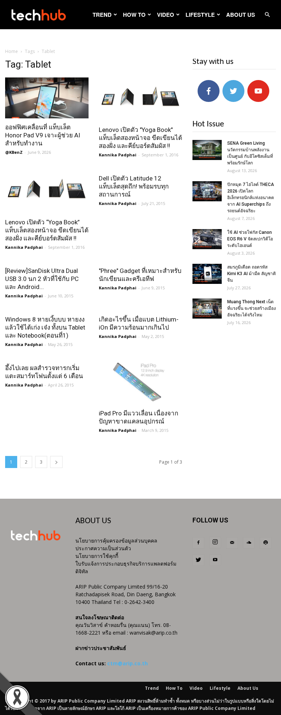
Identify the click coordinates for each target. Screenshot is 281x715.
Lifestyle (200, 15)
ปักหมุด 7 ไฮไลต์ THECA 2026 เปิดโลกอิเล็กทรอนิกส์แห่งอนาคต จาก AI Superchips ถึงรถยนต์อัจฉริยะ (250, 197)
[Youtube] (215, 560)
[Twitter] (198, 560)
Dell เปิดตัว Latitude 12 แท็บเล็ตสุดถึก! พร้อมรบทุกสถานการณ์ (134, 186)
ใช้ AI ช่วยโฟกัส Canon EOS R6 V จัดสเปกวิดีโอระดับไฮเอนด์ (250, 239)
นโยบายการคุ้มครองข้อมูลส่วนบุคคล (116, 540)
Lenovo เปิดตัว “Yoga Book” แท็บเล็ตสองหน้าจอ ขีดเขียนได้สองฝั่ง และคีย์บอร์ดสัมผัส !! (47, 230)
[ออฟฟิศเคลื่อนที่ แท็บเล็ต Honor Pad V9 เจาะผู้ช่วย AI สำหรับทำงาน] (47, 97)
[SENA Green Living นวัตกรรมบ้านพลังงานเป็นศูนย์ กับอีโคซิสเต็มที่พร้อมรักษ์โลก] (207, 150)
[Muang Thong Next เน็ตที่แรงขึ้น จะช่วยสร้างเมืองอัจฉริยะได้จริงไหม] (207, 308)
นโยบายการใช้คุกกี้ (96, 555)
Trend (102, 15)
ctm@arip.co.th (127, 663)
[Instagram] (215, 542)
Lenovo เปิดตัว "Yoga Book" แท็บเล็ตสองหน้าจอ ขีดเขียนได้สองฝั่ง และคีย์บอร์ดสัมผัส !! (140, 137)
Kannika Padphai (117, 154)
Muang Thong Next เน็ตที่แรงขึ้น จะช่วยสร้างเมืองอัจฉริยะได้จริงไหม (251, 308)
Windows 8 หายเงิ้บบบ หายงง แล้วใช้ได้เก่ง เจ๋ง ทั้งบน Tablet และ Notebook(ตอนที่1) (45, 327)
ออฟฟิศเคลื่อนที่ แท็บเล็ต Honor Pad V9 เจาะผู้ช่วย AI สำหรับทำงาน (42, 135)
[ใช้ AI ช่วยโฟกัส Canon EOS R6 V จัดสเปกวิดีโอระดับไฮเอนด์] (207, 239)
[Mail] (232, 543)
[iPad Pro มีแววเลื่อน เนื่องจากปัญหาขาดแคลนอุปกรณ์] (140, 381)
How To (134, 15)
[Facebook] (198, 543)
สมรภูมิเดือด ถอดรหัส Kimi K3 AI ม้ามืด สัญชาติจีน (251, 274)
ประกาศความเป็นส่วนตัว (103, 548)
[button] (267, 14)
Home (11, 51)
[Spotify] (265, 543)
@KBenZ (14, 152)
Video (165, 15)
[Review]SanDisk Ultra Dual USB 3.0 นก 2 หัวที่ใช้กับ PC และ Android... (42, 278)
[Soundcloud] (249, 543)
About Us (240, 15)
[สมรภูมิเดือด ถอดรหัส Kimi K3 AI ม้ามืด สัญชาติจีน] (207, 274)
